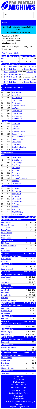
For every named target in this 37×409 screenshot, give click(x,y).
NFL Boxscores (18, 379)
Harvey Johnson (30, 69)
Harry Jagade (17, 214)
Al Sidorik (15, 196)
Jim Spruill (16, 170)
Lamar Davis (16, 157)
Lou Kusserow (17, 116)
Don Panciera (17, 111)
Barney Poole (17, 134)
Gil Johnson (5, 261)
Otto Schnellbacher (19, 147)
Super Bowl (18, 396)
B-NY (6, 69)
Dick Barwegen (17, 162)
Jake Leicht (16, 209)
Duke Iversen (16, 144)
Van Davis (15, 108)
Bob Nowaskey (17, 201)
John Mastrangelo (18, 137)
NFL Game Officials (18, 384)
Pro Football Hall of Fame (18, 393)
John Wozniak (17, 98)
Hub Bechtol (16, 188)
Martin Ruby (16, 95)
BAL (2, 61)
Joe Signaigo (16, 103)
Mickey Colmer (6, 238)
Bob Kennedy (14, 69)
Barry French (16, 194)
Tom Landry (5, 227)
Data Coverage (7, 53)
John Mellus (16, 191)
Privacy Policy (18, 398)
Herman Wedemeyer (19, 178)
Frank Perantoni (18, 139)
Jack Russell (16, 92)
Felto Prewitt (16, 165)
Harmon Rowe (17, 150)
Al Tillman (15, 204)
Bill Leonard (16, 199)
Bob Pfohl (15, 181)
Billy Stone (13, 66)
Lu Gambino (16, 183)
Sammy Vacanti (28, 79)
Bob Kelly (15, 207)
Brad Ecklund (17, 100)
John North (13, 72)
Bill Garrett (16, 168)
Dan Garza (16, 124)
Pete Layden (13, 77)
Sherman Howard (7, 225)
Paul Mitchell (16, 126)
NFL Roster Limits (18, 390)
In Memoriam (18, 376)
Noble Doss (5, 235)
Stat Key (17, 53)
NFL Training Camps (18, 387)
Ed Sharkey (16, 129)
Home (4, 22)
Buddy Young (17, 113)
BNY (3, 59)
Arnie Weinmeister (18, 105)
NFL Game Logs (19, 382)
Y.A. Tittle (30, 66)
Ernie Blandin (17, 160)
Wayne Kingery (17, 212)
